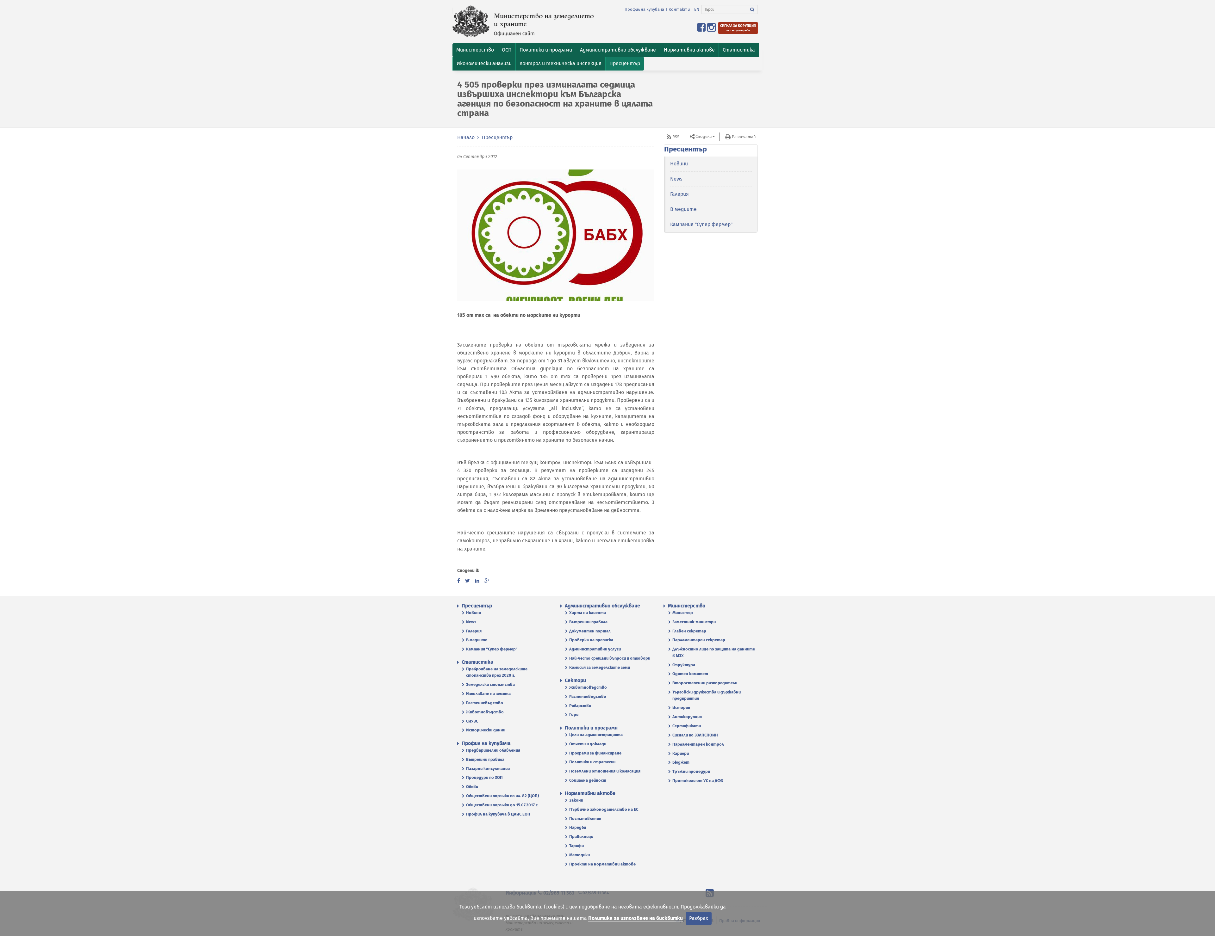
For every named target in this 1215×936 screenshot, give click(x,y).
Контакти (679, 9)
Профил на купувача (644, 9)
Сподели (703, 136)
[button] (475, 50)
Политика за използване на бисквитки (635, 918)
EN (696, 9)
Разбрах (698, 918)
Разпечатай (744, 136)
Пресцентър (497, 137)
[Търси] (752, 9)
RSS (675, 136)
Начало (466, 137)
